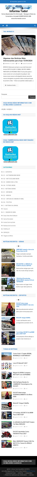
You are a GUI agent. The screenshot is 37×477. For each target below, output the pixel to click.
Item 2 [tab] (18, 246)
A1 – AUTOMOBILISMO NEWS (11, 175)
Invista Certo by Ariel (9, 222)
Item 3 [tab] (19, 246)
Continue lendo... (12, 85)
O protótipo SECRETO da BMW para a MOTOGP (23, 414)
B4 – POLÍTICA (7, 202)
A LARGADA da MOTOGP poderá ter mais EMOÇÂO (23, 423)
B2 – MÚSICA (7, 195)
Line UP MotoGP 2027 (20, 363)
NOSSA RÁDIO (28, 473)
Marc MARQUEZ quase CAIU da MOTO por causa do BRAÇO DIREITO (23, 443)
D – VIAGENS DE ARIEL (9, 212)
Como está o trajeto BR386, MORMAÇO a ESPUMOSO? (22, 354)
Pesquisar (4, 94)
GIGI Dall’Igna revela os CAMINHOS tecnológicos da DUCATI (22, 384)
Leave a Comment (27, 63)
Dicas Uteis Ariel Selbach (10, 215)
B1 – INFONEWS (7, 192)
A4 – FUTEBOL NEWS (9, 185)
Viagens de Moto (8, 236)
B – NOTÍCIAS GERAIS (9, 188)
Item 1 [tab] (17, 246)
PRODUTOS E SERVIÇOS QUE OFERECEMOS (16, 475)
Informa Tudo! (18, 11)
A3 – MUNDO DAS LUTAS (10, 182)
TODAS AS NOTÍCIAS (10, 473)
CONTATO (31, 475)
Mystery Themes (31, 471)
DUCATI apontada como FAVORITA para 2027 (21, 432)
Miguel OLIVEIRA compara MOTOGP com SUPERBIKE (21, 373)
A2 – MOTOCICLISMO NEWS (11, 178)
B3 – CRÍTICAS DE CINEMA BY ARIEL (13, 199)
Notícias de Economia (9, 225)
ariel (18, 63)
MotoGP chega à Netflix (23, 317)
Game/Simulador (8, 219)
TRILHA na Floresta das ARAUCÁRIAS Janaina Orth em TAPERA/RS (25, 280)
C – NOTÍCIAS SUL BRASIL (10, 205)
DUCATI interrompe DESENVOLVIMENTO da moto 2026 (25, 305)
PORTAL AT (6, 229)
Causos (5, 209)
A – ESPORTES (7, 172)
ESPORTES (20, 473)
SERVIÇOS (6, 232)
